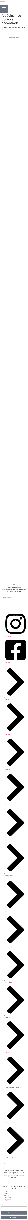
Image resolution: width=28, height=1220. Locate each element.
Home (5, 1191)
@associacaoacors (14, 37)
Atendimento (7, 1199)
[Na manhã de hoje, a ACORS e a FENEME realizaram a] (10, 419)
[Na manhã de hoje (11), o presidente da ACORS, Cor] (3, 154)
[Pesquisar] (2, 1208)
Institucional (7, 1201)
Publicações (7, 1197)
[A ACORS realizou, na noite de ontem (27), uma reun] (17, 332)
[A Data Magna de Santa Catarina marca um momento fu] (10, 96)
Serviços (6, 1195)
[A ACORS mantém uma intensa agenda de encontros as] (24, 357)
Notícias (6, 1193)
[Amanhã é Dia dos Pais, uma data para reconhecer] (24, 99)
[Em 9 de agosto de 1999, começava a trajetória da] (17, 90)
